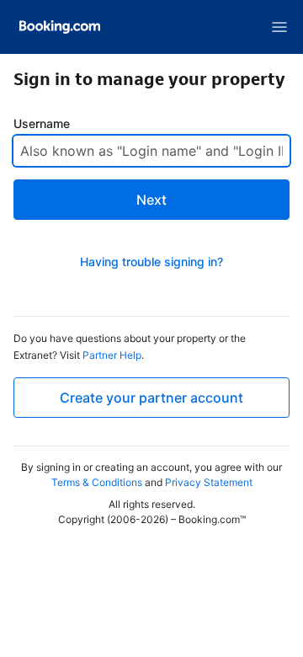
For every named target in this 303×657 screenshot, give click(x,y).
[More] (279, 27)
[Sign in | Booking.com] (59, 27)
